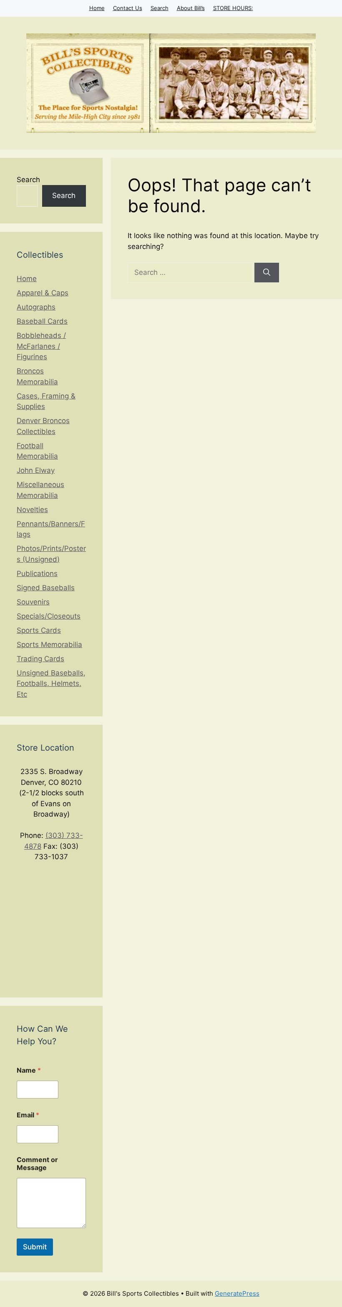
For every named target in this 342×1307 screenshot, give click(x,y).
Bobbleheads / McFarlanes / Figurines (41, 346)
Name (29, 1070)
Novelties (32, 509)
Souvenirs (33, 602)
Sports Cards (39, 630)
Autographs (36, 307)
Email (28, 1115)
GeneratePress (237, 1293)
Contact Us (127, 8)
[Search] (266, 273)
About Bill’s (191, 8)
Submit (35, 1247)
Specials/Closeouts (48, 616)
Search (159, 8)
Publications (37, 573)
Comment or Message (37, 1164)
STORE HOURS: (233, 8)
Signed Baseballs (46, 588)
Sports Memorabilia (49, 644)
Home (97, 8)
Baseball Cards (42, 321)
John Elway (36, 470)
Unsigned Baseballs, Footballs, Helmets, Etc (51, 683)
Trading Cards (40, 659)
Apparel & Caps (42, 293)
